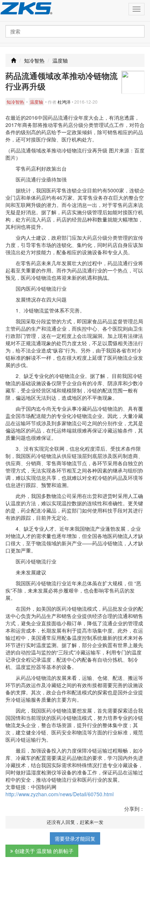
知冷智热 (34, 60)
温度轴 (60, 60)
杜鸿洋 (64, 102)
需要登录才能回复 (75, 838)
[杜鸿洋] (133, 81)
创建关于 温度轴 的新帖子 (43, 850)
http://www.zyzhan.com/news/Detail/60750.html (59, 794)
